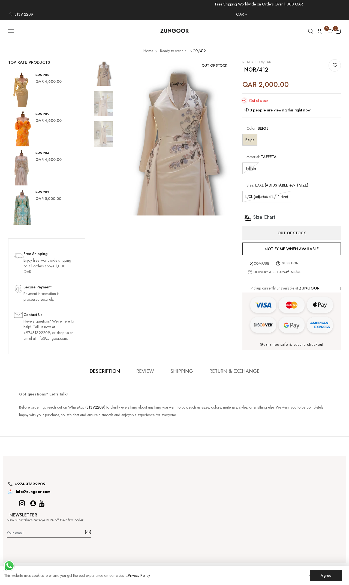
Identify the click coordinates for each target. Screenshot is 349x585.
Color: (257, 128)
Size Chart (264, 217)
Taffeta (250, 168)
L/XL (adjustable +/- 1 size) (266, 196)
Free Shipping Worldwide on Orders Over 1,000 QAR (259, 4)
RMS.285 (42, 114)
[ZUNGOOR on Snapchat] (33, 503)
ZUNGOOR (174, 31)
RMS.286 (42, 75)
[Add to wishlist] (335, 65)
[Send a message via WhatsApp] (9, 565)
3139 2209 (23, 14)
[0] (330, 32)
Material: (261, 156)
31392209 (95, 407)
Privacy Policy (139, 575)
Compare (261, 263)
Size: (277, 185)
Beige (249, 140)
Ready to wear (256, 62)
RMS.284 (42, 153)
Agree (326, 575)
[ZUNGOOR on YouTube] (41, 503)
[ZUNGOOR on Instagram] (22, 503)
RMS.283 (42, 192)
